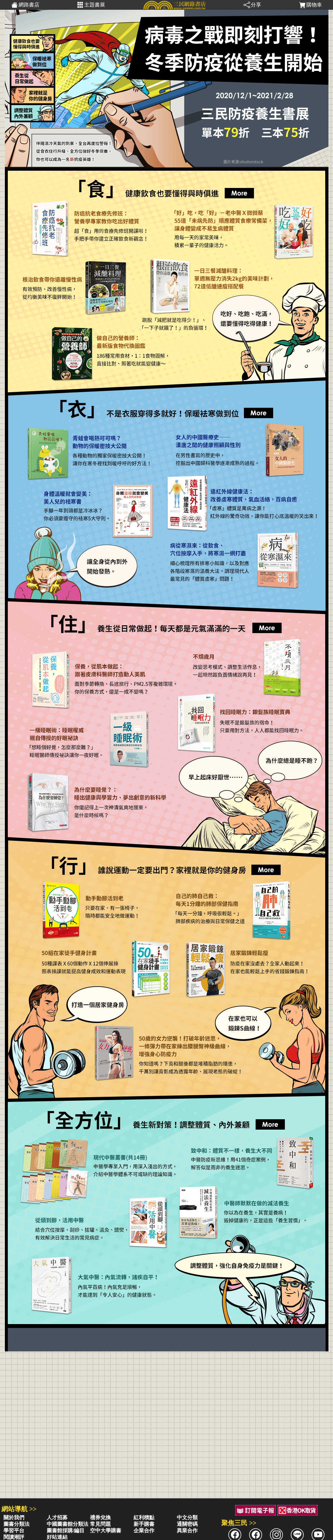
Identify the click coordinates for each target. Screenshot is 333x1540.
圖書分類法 (17, 1524)
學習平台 (14, 1530)
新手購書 (144, 1524)
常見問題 (100, 1524)
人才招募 (57, 1517)
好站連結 (57, 1537)
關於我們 (14, 1517)
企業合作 (144, 1530)
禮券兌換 (100, 1517)
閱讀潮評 (14, 1537)
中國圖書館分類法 (67, 1524)
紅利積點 (144, 1517)
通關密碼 (187, 1524)
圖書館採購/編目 (66, 1530)
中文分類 (187, 1517)
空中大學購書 (105, 1530)
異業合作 (187, 1530)
